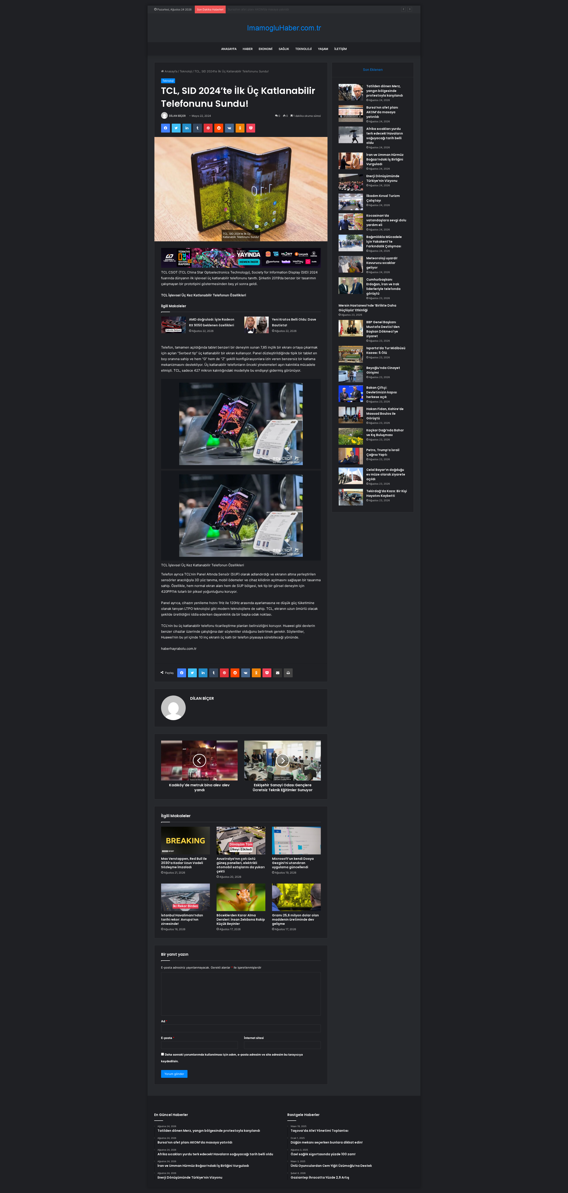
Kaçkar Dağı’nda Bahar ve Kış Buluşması (385, 432)
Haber (247, 49)
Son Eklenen (373, 69)
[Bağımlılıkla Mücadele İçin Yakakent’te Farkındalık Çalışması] (351, 243)
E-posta (167, 1038)
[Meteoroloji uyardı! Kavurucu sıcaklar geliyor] (351, 264)
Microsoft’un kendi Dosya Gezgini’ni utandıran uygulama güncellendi (293, 862)
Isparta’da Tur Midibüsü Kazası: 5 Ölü (385, 350)
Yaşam (323, 49)
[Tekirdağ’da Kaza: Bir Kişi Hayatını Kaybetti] (351, 497)
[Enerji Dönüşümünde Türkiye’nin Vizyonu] (351, 182)
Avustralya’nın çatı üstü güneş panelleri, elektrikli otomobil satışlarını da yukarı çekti (241, 865)
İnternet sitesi (254, 1038)
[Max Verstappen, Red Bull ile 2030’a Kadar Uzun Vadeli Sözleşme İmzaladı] (185, 840)
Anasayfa (229, 49)
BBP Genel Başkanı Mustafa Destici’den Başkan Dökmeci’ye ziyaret (383, 329)
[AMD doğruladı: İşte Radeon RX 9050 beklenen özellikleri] (173, 325)
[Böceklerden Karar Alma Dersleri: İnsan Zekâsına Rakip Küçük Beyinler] (241, 897)
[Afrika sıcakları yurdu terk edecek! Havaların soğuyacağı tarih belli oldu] (351, 135)
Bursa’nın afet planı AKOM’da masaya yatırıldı (382, 112)
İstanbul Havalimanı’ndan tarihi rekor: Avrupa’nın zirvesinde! (182, 919)
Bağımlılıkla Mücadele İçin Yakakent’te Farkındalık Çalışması (384, 241)
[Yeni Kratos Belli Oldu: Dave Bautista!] (256, 325)
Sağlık (284, 49)
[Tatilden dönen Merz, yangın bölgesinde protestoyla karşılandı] (351, 92)
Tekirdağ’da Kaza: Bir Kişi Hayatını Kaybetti (386, 493)
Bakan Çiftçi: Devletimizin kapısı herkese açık (381, 392)
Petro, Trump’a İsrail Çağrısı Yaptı (382, 452)
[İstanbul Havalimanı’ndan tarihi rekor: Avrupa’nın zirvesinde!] (185, 897)
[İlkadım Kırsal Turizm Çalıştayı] (351, 202)
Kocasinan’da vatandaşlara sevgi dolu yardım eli (386, 220)
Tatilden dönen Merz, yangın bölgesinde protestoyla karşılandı (384, 91)
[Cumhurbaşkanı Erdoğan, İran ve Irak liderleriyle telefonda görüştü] (351, 285)
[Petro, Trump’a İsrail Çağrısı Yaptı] (351, 456)
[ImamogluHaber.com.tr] (284, 27)
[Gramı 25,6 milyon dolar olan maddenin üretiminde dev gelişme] (296, 897)
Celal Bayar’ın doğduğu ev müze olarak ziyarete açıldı (385, 474)
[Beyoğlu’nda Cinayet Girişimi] (351, 374)
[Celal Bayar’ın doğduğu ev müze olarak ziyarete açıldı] (351, 476)
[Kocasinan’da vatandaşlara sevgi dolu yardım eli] (351, 221)
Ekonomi (265, 49)
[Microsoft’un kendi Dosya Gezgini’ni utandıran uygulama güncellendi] (296, 840)
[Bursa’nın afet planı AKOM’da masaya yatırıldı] (351, 113)
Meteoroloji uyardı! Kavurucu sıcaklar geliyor (381, 263)
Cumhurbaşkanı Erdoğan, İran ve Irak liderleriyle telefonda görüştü (383, 286)
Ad (164, 1021)
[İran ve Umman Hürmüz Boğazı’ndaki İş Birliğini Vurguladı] (351, 161)
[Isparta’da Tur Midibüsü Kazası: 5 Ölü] (351, 354)
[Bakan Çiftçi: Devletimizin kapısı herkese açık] (351, 393)
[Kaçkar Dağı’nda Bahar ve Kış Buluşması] (351, 436)
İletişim (340, 49)
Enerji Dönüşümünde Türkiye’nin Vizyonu (382, 178)
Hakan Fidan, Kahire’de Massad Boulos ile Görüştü (385, 413)
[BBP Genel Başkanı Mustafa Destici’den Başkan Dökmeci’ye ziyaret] (351, 328)
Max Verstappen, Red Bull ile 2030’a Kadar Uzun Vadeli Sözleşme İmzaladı (184, 862)
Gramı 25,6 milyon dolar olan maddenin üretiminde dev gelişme (295, 919)
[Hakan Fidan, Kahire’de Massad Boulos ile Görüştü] (351, 415)
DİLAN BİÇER (177, 115)
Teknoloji (303, 49)
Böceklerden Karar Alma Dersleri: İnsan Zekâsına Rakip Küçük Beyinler (241, 919)
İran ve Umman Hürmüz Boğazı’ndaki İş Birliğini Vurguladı (385, 159)
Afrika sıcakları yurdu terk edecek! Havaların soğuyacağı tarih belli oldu (276, 9)
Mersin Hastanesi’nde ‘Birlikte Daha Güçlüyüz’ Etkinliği (367, 307)
